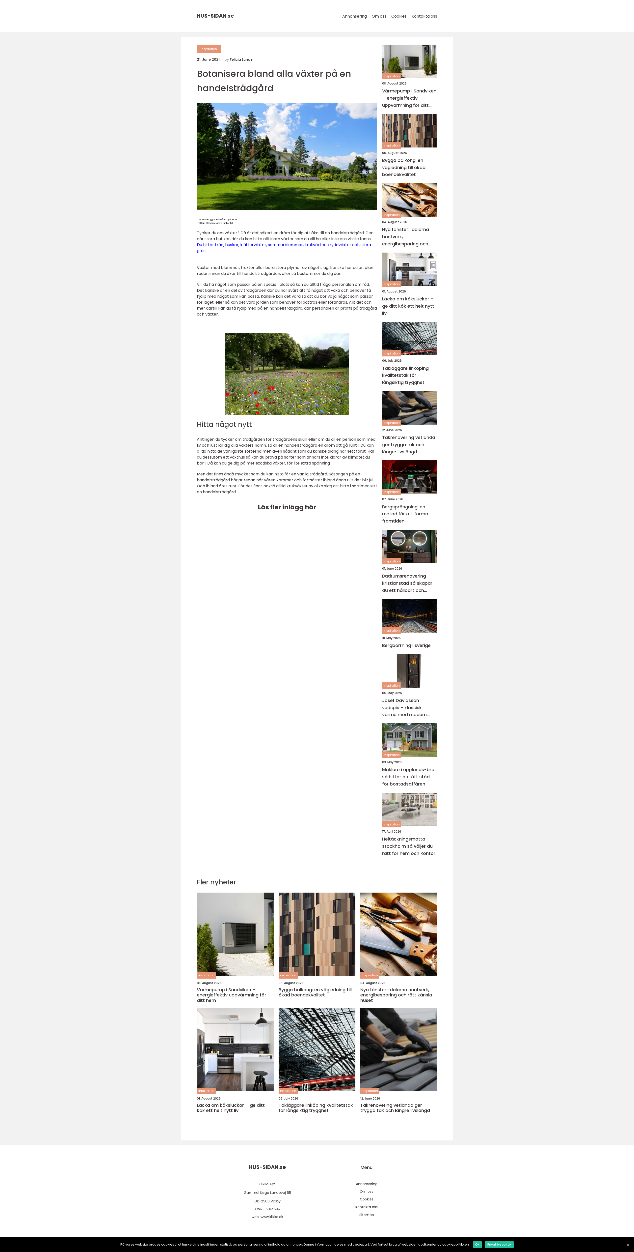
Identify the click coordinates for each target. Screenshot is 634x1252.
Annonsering (354, 16)
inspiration (209, 49)
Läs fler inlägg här (287, 507)
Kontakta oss (424, 16)
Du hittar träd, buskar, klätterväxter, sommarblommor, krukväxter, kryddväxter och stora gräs (284, 248)
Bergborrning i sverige (406, 645)
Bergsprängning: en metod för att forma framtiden (405, 514)
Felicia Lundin (241, 59)
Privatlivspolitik (499, 1244)
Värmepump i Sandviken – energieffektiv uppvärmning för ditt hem (409, 98)
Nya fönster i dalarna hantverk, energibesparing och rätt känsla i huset (405, 236)
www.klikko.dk (272, 1216)
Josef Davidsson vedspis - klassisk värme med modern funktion (404, 707)
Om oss (379, 16)
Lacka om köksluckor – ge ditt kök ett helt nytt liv (408, 306)
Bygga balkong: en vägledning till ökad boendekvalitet (403, 167)
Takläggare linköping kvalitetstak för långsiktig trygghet (405, 375)
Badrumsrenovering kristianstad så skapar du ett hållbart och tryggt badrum (407, 583)
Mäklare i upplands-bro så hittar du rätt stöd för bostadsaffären (408, 776)
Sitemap (366, 1214)
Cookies (399, 16)
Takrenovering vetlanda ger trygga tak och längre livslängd (408, 444)
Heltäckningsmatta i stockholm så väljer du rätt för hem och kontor (408, 846)
